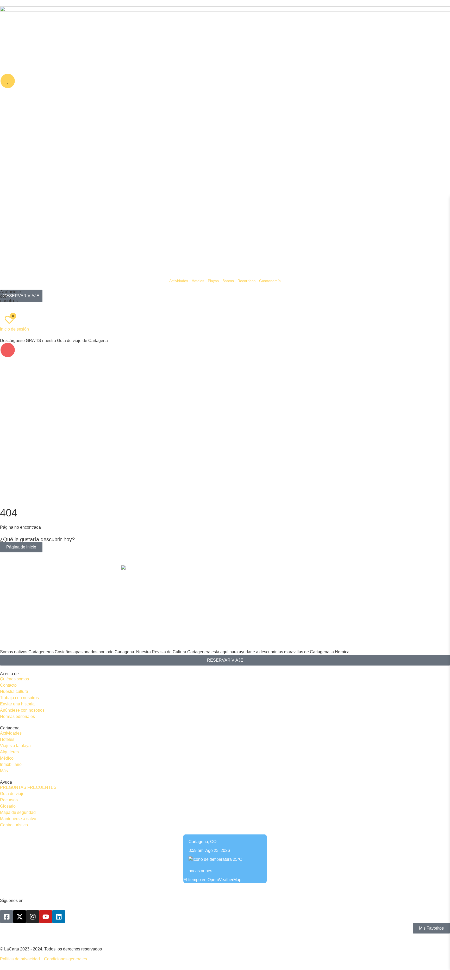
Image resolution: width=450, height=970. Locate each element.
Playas (213, 281)
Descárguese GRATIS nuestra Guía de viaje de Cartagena (54, 340)
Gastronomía (270, 281)
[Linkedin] (58, 916)
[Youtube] (45, 916)
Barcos (228, 281)
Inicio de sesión (14, 329)
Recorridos (246, 281)
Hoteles (198, 281)
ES (6, 308)
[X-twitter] (19, 916)
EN (17, 308)
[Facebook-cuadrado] (6, 916)
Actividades (178, 281)
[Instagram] (32, 916)
